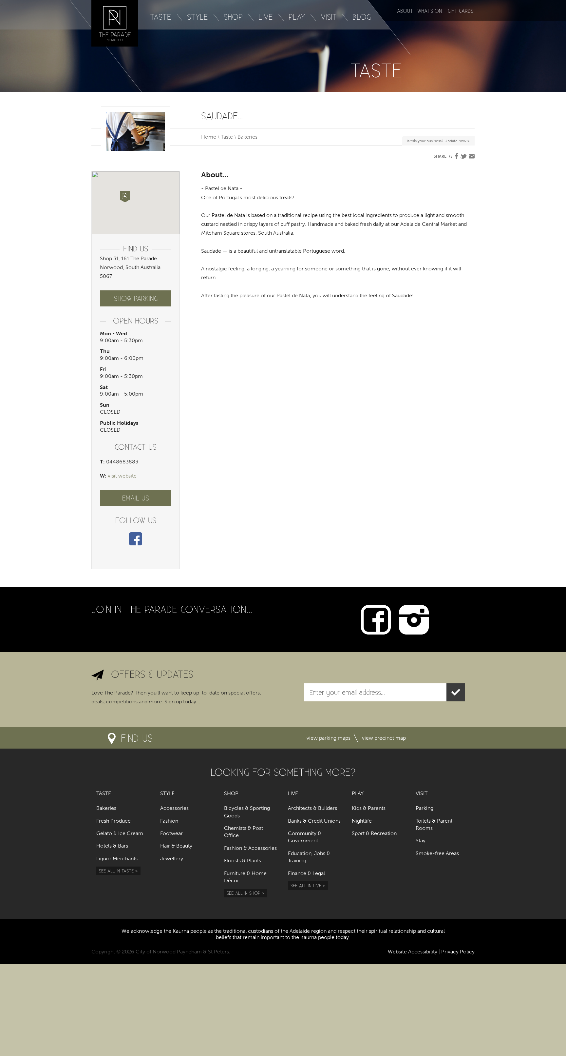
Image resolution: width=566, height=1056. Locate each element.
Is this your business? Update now (437, 142)
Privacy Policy (458, 951)
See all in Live (306, 885)
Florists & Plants (242, 860)
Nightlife (362, 821)
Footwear (171, 833)
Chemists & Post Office (243, 831)
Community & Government (304, 837)
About (405, 10)
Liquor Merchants (117, 858)
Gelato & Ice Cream (119, 833)
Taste (160, 16)
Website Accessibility (412, 951)
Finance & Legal (306, 873)
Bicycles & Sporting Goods (247, 811)
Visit (329, 16)
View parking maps (328, 738)
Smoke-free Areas (437, 853)
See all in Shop (243, 893)
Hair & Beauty (176, 846)
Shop (233, 16)
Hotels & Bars (112, 846)
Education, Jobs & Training (309, 857)
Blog (361, 16)
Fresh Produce (113, 821)
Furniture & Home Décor (245, 877)
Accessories (174, 808)
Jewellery (171, 858)
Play (297, 16)
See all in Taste (116, 871)
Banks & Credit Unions (314, 821)
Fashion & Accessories (250, 848)
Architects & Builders (312, 808)
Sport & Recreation (374, 833)
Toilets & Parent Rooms (434, 824)
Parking (424, 808)
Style (197, 16)
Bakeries (247, 137)
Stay (420, 840)
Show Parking (136, 298)
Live (265, 16)
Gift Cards (460, 10)
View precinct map (384, 738)
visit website (122, 476)
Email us (135, 498)
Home (208, 137)
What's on (429, 10)
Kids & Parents (369, 808)
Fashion (169, 821)
